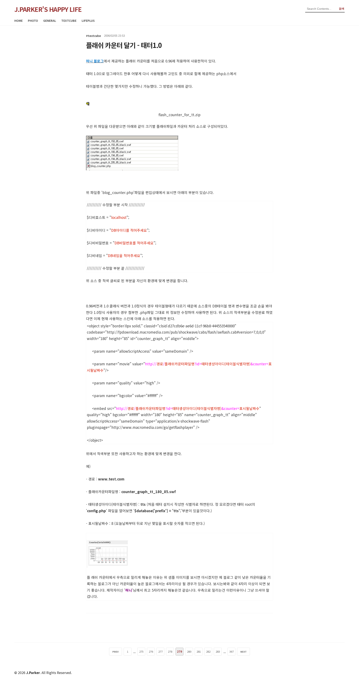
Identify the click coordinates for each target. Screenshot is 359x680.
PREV (115, 651)
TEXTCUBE (68, 20)
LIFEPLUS (88, 20)
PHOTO (33, 20)
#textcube (93, 36)
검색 (341, 8)
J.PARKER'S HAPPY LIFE (48, 9)
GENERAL (49, 20)
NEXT (243, 651)
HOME (18, 20)
